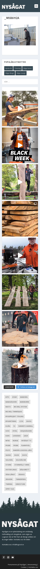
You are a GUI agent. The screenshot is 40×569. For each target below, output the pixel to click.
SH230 (16, 455)
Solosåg (9, 460)
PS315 (8, 450)
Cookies (24, 567)
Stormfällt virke (21, 465)
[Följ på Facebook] (4, 557)
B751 (7, 397)
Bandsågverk (11, 402)
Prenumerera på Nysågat (17, 565)
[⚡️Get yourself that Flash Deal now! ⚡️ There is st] (20, 219)
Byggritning (11, 421)
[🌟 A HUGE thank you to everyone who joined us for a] (20, 365)
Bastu (8, 407)
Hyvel (15, 431)
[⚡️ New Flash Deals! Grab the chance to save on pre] (20, 292)
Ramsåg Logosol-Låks (22, 450)
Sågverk (9, 479)
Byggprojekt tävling (14, 416)
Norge (15, 441)
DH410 (28, 421)
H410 (7, 431)
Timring (17, 68)
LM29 (26, 436)
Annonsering (32, 565)
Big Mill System (20, 407)
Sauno (8, 455)
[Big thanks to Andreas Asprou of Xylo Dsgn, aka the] (20, 329)
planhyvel (25, 445)
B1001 (14, 397)
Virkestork (20, 484)
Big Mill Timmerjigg (14, 412)
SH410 (24, 455)
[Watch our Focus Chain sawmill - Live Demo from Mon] (20, 255)
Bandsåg (24, 397)
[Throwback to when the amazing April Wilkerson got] (20, 108)
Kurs (8, 436)
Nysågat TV (26, 441)
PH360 (15, 445)
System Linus (11, 470)
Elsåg (8, 426)
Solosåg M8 (21, 460)
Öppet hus (10, 489)
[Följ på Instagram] (8, 557)
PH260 (8, 445)
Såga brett (27, 68)
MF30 (8, 441)
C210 (21, 421)
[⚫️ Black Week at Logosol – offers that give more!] (20, 145)
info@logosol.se (18, 545)
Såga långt (9, 73)
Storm (8, 465)
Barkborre (24, 402)
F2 (14, 426)
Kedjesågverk (26, 431)
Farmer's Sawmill (25, 426)
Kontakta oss (33, 567)
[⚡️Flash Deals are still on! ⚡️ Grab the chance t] (20, 182)
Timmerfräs (21, 479)
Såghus (21, 474)
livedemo (17, 436)
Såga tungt (21, 73)
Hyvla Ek (8, 68)
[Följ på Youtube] (12, 557)
